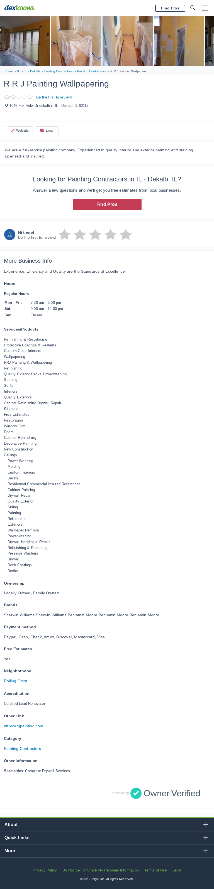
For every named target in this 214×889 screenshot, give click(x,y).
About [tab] (11, 824)
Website (22, 130)
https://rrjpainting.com (23, 726)
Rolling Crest (15, 681)
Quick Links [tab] (17, 837)
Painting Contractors (22, 748)
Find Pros (107, 204)
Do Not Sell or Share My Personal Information (100, 870)
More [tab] (9, 850)
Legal (176, 870)
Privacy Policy (45, 870)
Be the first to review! (54, 97)
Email (49, 130)
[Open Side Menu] (205, 8)
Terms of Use (155, 870)
